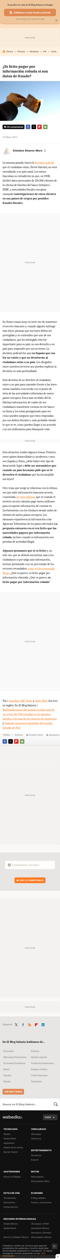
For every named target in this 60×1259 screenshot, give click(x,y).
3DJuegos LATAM (40, 1223)
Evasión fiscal (36, 734)
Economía (9, 1051)
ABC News (26, 701)
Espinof (35, 1159)
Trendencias (10, 1198)
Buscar (56, 1104)
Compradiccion (11, 1207)
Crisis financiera (39, 1075)
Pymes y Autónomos (41, 1202)
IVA (44, 51)
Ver (32, 880)
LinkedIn (43, 1024)
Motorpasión (37, 1176)
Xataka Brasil (10, 1228)
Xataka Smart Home (13, 1147)
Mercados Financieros (15, 1057)
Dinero (9, 51)
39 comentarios (15, 127)
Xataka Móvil (10, 1138)
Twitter (34, 127)
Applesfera (9, 1143)
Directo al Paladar (12, 1176)
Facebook (28, 127)
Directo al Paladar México (16, 1237)
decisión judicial (44, 162)
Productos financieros (42, 1063)
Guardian (14, 701)
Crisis (53, 51)
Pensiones (36, 1081)
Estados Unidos (39, 1069)
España (7, 1075)
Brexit (7, 1069)
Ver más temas (13, 1091)
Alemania (34, 51)
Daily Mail (41, 701)
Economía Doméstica (14, 1063)
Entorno (19, 734)
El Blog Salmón (38, 1198)
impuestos (54, 734)
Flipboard (39, 127)
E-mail (45, 127)
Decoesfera (9, 1202)
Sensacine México (40, 1228)
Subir (48, 1117)
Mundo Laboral (39, 1057)
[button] (29, 150)
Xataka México (11, 1223)
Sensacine (36, 1155)
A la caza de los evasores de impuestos (34, 719)
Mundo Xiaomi (11, 1152)
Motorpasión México (41, 1237)
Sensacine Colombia (41, 1232)
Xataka (7, 1134)
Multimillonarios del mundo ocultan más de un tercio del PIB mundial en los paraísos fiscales (29, 714)
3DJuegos (36, 1134)
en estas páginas (25, 497)
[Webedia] (12, 1119)
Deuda (7, 1081)
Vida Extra (36, 1138)
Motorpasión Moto (40, 1181)
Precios (21, 51)
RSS (29, 1024)
